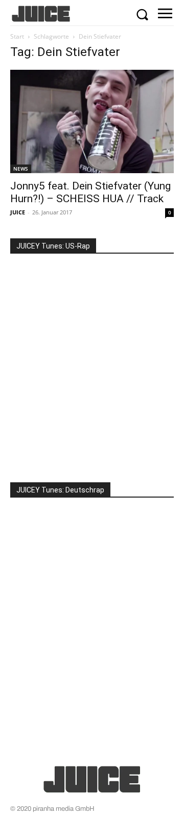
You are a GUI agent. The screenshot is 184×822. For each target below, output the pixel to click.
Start (17, 36)
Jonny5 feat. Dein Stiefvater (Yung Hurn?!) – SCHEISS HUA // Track (90, 192)
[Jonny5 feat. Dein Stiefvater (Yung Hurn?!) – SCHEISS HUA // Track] (92, 121)
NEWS (20, 168)
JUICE (17, 212)
